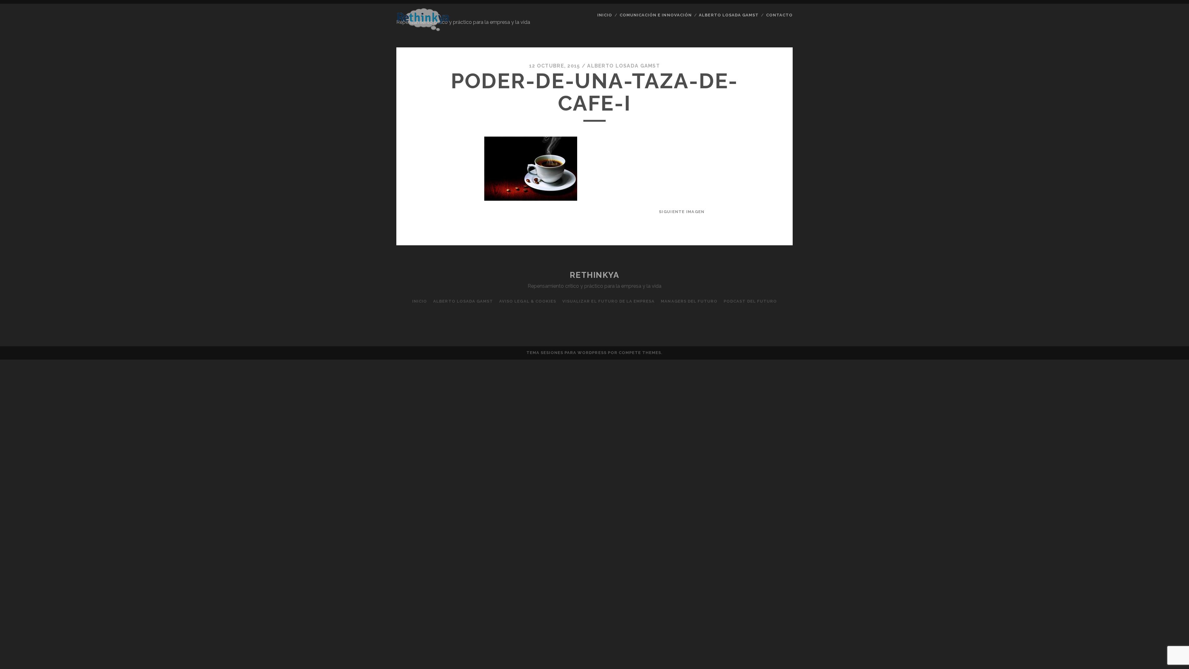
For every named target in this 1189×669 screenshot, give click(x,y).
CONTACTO (779, 15)
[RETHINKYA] (423, 28)
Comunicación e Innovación (656, 15)
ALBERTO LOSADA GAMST (729, 15)
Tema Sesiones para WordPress (566, 352)
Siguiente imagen (681, 211)
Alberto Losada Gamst (623, 66)
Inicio (604, 15)
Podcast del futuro (750, 301)
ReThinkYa (594, 275)
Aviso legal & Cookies (527, 301)
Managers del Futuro (689, 301)
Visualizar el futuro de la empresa (608, 301)
